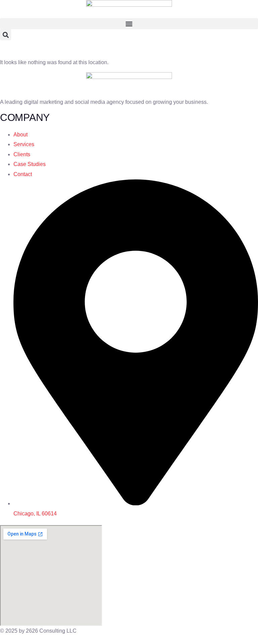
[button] (129, 23)
